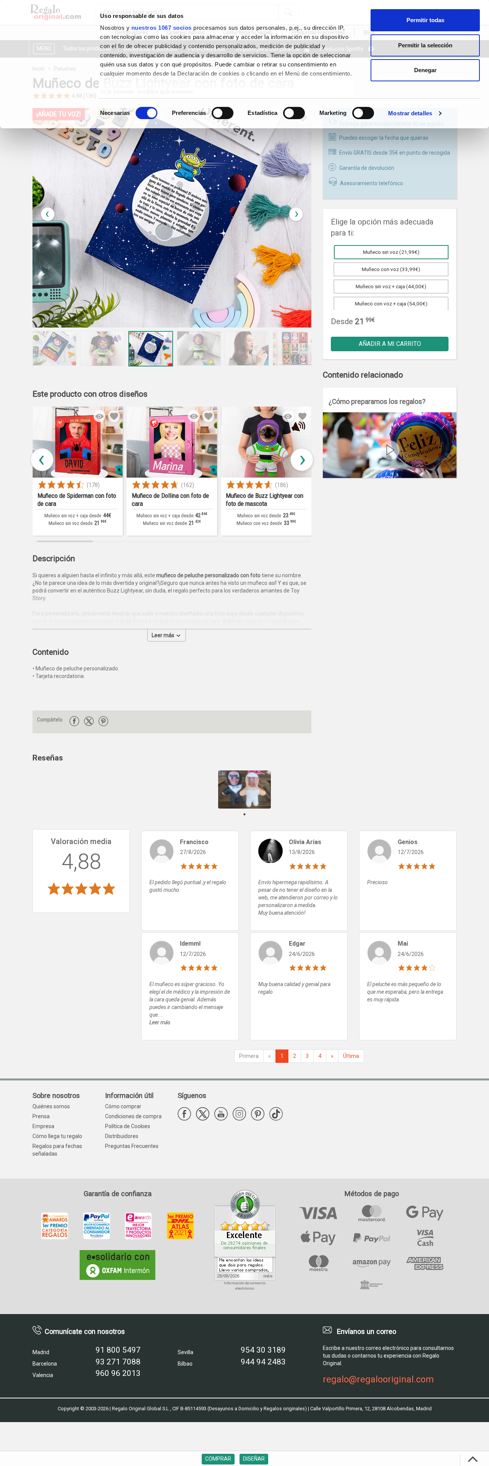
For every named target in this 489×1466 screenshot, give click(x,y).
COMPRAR (218, 1459)
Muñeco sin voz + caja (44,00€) (391, 286)
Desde (342, 321)
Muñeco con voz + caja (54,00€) (391, 303)
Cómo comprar (123, 1106)
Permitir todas (425, 20)
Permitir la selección (425, 45)
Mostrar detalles (410, 113)
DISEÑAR (254, 1459)
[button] (296, 214)
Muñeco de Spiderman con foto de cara (56, 499)
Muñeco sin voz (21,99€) (391, 252)
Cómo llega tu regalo (57, 1136)
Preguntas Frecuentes (132, 1146)
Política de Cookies (127, 1126)
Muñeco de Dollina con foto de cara (149, 499)
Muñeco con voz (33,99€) (391, 269)
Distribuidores (121, 1136)
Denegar (425, 70)
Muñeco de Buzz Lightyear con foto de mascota (244, 499)
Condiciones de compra (133, 1116)
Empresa (43, 1126)
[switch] (222, 113)
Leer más (163, 635)
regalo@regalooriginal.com (378, 1379)
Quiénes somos (51, 1106)
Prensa (41, 1116)
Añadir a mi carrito (390, 343)
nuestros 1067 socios (161, 27)
